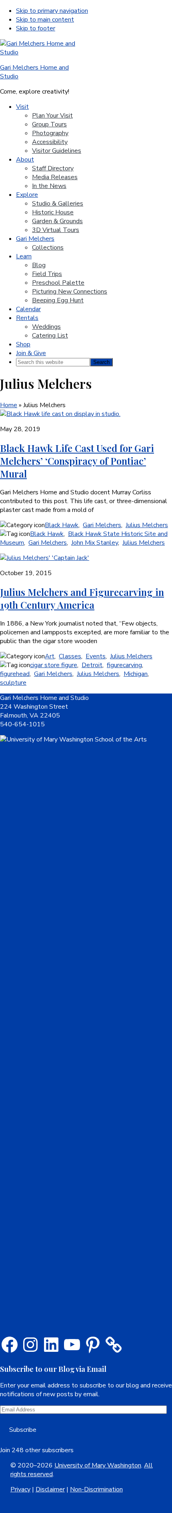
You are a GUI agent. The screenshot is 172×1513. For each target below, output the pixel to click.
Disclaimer (50, 1489)
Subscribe (22, 1429)
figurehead (15, 674)
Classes (70, 656)
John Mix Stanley (94, 542)
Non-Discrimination (96, 1489)
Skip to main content (45, 19)
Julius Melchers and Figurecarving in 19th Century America (82, 598)
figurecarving (124, 665)
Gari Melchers (102, 525)
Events (96, 656)
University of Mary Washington (97, 1465)
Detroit (92, 665)
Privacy (20, 1489)
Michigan (136, 674)
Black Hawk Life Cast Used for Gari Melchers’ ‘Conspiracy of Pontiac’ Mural (77, 461)
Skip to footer (35, 28)
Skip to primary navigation (52, 10)
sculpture (13, 682)
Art (49, 656)
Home (8, 405)
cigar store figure (53, 665)
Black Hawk (61, 525)
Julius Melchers (147, 525)
